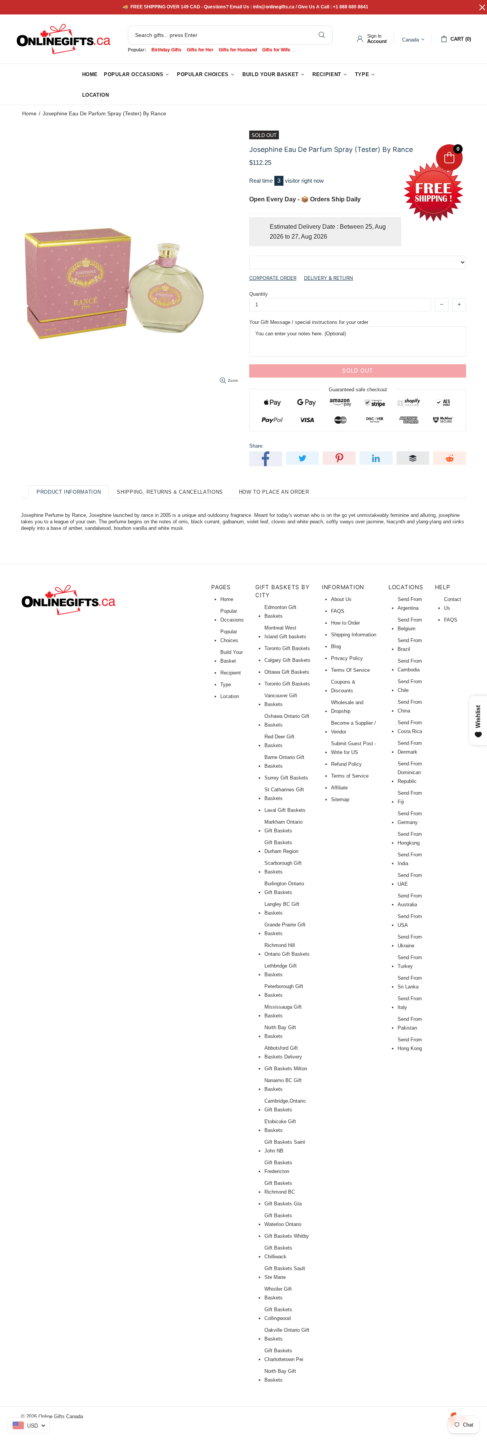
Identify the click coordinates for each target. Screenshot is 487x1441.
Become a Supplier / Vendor (353, 727)
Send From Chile (410, 686)
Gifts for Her (200, 50)
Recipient (230, 673)
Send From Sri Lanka (410, 982)
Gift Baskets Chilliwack (278, 1252)
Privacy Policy (347, 658)
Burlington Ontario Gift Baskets (284, 888)
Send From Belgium (410, 624)
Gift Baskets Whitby (286, 1236)
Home (29, 113)
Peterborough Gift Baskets (283, 991)
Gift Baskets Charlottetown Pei (283, 1355)
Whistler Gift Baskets (278, 1293)
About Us (341, 599)
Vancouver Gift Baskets (280, 700)
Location (229, 696)
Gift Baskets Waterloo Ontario (282, 1220)
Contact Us (452, 603)
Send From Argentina (410, 603)
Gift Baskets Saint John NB (284, 1146)
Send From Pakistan (410, 1023)
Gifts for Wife (276, 50)
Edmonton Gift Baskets (280, 611)
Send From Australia (410, 900)
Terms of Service (350, 776)
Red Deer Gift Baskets (279, 741)
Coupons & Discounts (343, 686)
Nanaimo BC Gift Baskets (283, 1085)
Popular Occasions (232, 615)
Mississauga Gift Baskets (283, 1011)
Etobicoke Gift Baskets (280, 1126)
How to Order (345, 623)
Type (225, 684)
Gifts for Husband (238, 50)
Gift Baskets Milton (285, 1068)
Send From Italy (410, 1003)
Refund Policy (346, 764)
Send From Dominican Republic (410, 772)
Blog (336, 646)
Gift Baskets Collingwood (278, 1314)
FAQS (337, 611)
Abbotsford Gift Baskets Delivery (283, 1052)
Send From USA (410, 920)
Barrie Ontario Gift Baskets (284, 761)
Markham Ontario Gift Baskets (283, 826)
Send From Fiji (410, 797)
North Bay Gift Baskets (280, 1032)
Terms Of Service (350, 670)
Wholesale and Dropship (347, 707)
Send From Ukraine (410, 941)
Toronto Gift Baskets (287, 648)
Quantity (258, 294)
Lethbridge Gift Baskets (280, 970)
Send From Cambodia (410, 665)
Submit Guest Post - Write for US (353, 748)
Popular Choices (229, 636)
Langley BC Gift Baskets (281, 908)
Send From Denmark (410, 747)
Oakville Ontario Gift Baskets (286, 1334)
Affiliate (339, 788)
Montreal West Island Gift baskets (285, 632)
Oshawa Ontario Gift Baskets (286, 720)
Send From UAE (410, 879)
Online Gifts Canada (63, 39)
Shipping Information (353, 635)
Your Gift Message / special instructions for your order (308, 322)
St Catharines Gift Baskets (284, 794)
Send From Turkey (410, 962)
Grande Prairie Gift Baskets (285, 929)
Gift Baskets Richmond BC (279, 1187)
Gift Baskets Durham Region (281, 847)
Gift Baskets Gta (283, 1204)
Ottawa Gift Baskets (286, 672)
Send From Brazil (410, 645)
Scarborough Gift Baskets (283, 867)
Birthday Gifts (166, 50)
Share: (256, 446)
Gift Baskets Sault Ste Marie (284, 1273)
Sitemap (340, 799)
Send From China (410, 706)
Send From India (410, 859)
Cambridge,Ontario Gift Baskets (285, 1105)
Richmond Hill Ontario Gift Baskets (287, 949)
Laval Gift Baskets (285, 810)
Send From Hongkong (410, 838)
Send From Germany (410, 818)
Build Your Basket (231, 656)
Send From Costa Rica (410, 727)
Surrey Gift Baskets (286, 778)
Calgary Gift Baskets (287, 660)
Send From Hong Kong (410, 1044)
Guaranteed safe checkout (358, 389)
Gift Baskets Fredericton (278, 1167)
